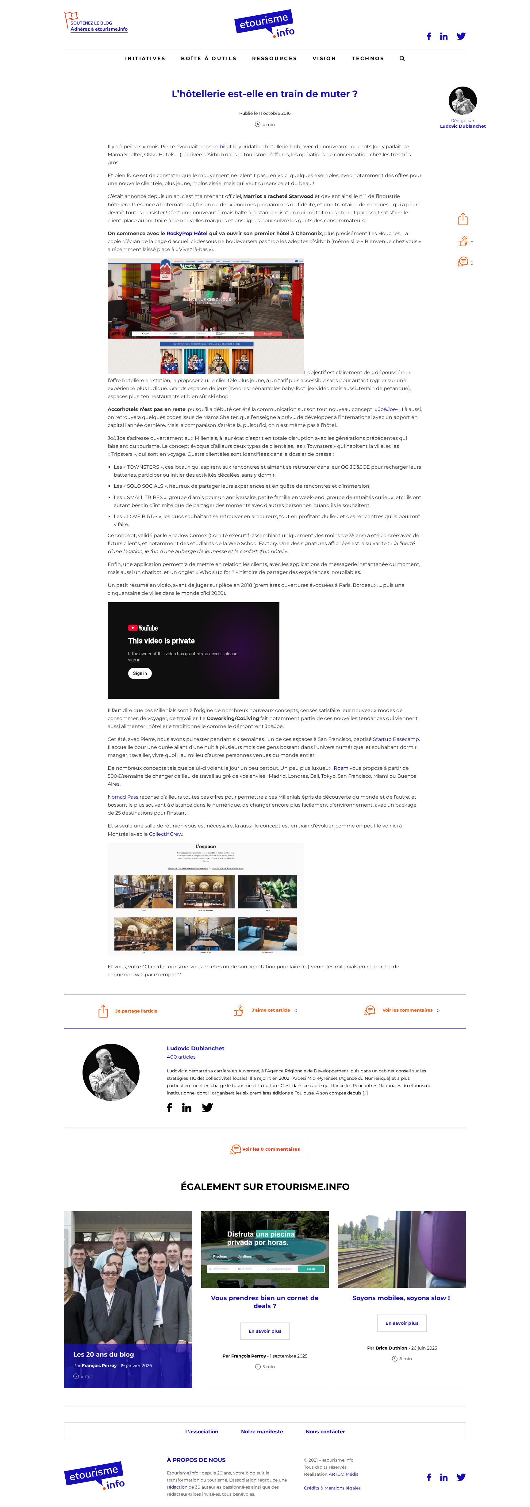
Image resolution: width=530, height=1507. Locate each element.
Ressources (274, 58)
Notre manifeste (262, 1432)
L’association (201, 1432)
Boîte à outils (208, 58)
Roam (341, 768)
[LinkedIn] (443, 36)
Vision (324, 58)
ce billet (222, 146)
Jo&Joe (387, 409)
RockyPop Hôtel (187, 233)
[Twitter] (461, 36)
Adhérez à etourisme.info (99, 29)
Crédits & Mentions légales (332, 1488)
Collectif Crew (165, 834)
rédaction (177, 1487)
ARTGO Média (344, 1474)
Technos (368, 58)
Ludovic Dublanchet (196, 1048)
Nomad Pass (123, 797)
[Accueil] (265, 11)
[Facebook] (429, 36)
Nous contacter (325, 1432)
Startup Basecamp (396, 739)
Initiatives (145, 58)
